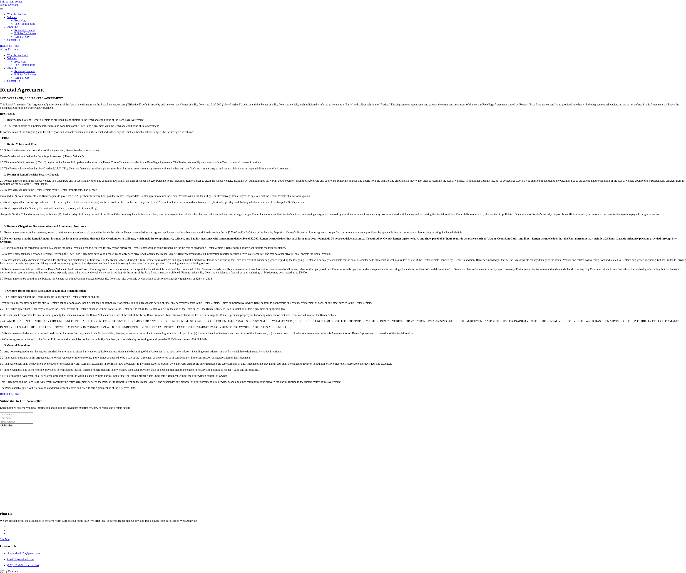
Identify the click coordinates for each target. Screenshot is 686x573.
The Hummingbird (24, 23)
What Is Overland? (17, 14)
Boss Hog (20, 20)
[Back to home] (9, 4)
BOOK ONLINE (10, 45)
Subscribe (6, 425)
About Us (12, 26)
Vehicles (12, 17)
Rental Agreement (24, 30)
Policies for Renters (25, 33)
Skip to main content (11, 1)
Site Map (5, 539)
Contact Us (13, 39)
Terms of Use (21, 36)
